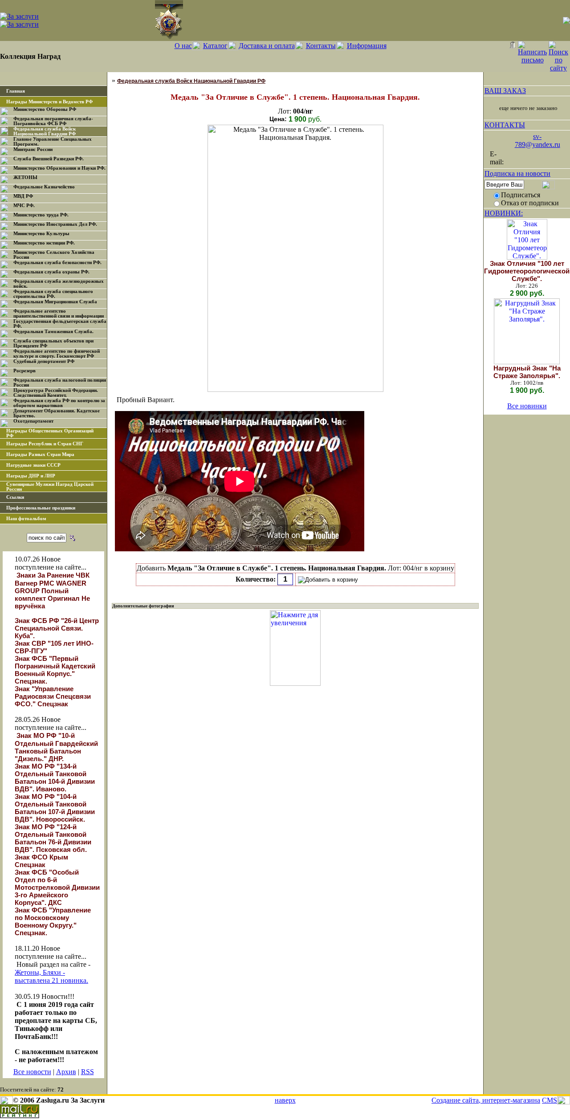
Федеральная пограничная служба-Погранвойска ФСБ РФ (53, 121)
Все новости (32, 1071)
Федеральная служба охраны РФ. (51, 271)
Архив (66, 1071)
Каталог (215, 45)
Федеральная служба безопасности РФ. (57, 262)
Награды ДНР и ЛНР (30, 475)
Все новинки (527, 406)
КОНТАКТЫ (504, 125)
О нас (183, 45)
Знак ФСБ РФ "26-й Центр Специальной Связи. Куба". (57, 628)
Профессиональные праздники (40, 507)
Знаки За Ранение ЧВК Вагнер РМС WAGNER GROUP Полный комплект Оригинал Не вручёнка (52, 590)
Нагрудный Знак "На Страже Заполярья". (527, 371)
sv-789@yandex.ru (537, 140)
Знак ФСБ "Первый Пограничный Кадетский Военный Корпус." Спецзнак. (55, 670)
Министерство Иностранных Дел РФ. (55, 224)
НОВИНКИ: (503, 213)
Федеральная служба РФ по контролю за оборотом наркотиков (59, 403)
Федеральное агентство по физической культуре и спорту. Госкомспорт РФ (56, 353)
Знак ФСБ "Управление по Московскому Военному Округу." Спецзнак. (53, 921)
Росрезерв (24, 370)
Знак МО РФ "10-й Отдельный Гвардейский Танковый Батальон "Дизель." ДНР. (56, 747)
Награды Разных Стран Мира (40, 454)
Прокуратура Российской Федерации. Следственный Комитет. (55, 393)
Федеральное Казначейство (44, 186)
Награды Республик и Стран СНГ (44, 443)
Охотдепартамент (33, 421)
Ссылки (15, 497)
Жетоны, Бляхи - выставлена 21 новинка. (51, 976)
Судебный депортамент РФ (43, 361)
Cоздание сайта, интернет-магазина (486, 1100)
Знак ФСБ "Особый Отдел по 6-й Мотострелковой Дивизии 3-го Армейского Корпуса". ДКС (57, 887)
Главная (15, 91)
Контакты (321, 45)
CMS (549, 1100)
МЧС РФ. (24, 205)
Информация (367, 45)
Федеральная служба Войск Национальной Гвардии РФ (44, 131)
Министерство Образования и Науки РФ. (59, 168)
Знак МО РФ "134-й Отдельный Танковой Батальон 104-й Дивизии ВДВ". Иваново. (55, 777)
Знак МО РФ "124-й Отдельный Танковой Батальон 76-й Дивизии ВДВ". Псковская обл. (53, 838)
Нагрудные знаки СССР (33, 465)
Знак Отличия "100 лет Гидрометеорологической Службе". (527, 271)
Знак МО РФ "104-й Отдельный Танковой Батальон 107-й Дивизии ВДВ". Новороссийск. (55, 808)
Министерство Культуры (41, 233)
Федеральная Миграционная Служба (55, 301)
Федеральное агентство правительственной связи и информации (58, 313)
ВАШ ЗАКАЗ (505, 90)
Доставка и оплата (267, 45)
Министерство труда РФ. (41, 214)
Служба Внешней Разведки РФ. (48, 158)
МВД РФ (23, 196)
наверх (285, 1100)
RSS (87, 1071)
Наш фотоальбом (26, 518)
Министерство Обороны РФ (44, 109)
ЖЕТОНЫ (25, 177)
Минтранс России (33, 149)
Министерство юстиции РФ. (44, 242)
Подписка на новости (517, 173)
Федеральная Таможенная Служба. (53, 331)
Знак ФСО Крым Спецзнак (41, 860)
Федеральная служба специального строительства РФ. (53, 294)
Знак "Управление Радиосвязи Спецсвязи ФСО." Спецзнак (53, 696)
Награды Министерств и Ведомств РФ (49, 101)
